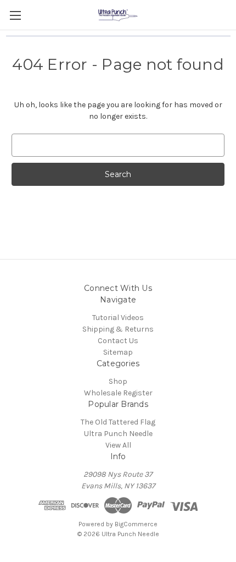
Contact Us (118, 340)
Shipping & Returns (118, 329)
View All (118, 445)
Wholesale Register (118, 393)
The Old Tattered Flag (118, 422)
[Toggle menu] (15, 15)
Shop (118, 381)
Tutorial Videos (118, 317)
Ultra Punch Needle (118, 433)
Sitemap (118, 352)
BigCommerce (136, 524)
